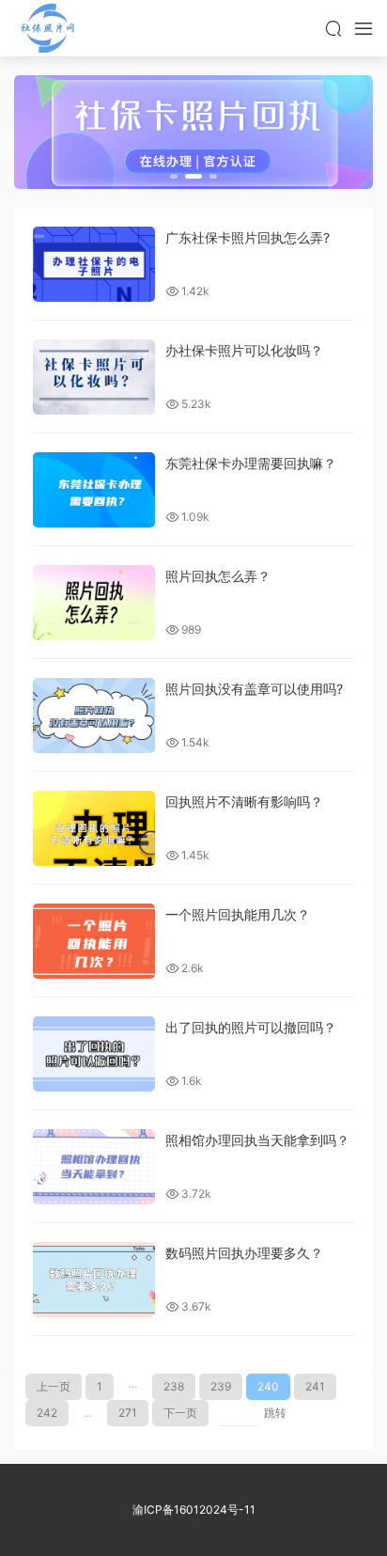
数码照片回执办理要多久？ (244, 1253)
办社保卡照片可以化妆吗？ (244, 350)
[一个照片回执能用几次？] (94, 941)
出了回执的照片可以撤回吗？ (250, 1027)
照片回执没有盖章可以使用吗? (254, 689)
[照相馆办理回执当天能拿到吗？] (94, 1166)
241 (315, 1386)
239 (220, 1386)
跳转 (275, 1413)
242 (47, 1413)
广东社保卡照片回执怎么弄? (247, 237)
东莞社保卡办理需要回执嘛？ (250, 463)
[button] (174, 176)
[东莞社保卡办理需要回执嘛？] (94, 489)
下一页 (180, 1413)
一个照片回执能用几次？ (237, 914)
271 (127, 1413)
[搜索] (333, 28)
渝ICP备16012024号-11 (193, 1509)
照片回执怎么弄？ (218, 576)
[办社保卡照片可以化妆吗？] (94, 377)
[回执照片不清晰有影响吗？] (94, 828)
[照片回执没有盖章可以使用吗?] (94, 715)
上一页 (53, 1386)
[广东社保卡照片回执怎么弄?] (94, 264)
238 (173, 1386)
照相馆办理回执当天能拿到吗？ (257, 1140)
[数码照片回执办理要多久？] (94, 1279)
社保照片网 (47, 28)
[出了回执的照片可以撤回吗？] (94, 1054)
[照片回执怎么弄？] (94, 602)
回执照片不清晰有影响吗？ (244, 801)
